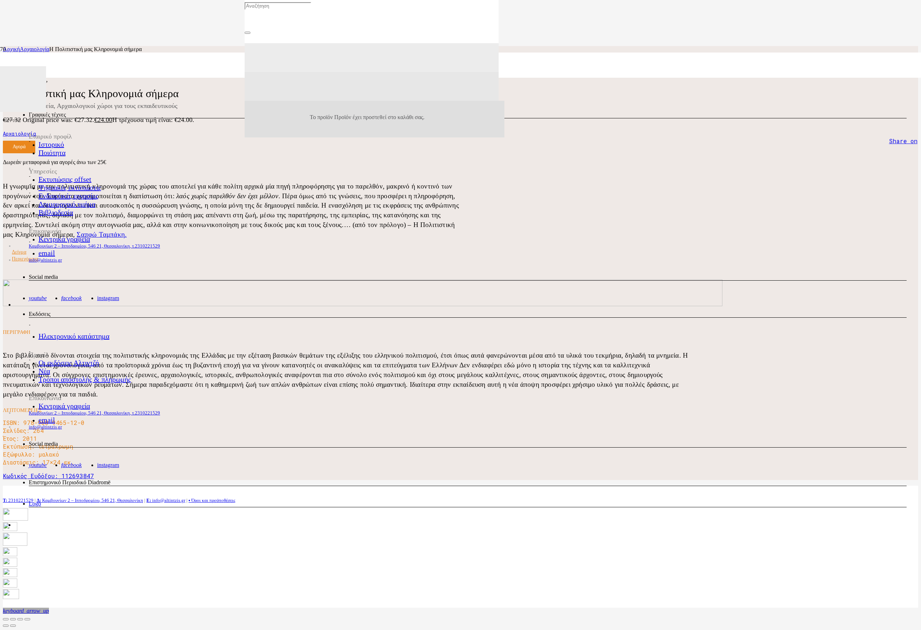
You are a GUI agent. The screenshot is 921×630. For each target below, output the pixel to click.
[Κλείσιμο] (247, 33)
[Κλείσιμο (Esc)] (6, 619)
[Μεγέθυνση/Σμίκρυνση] (27, 619)
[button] (26, 611)
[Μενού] (372, 57)
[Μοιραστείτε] (13, 619)
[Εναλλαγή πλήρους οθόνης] (20, 619)
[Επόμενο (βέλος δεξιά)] (13, 626)
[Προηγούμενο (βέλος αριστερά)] (6, 626)
